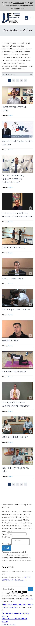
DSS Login (12, 624)
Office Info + (10, 580)
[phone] (26, 18)
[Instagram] (22, 593)
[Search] (30, 589)
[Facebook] (13, 593)
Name (4, 531)
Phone (4, 534)
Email (4, 537)
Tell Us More (6, 544)
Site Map (5, 624)
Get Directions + (20, 580)
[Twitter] (16, 593)
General (10, 115)
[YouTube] (19, 593)
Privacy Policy (28, 599)
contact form (18, 3)
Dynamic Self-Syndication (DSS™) (14, 620)
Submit (6, 548)
